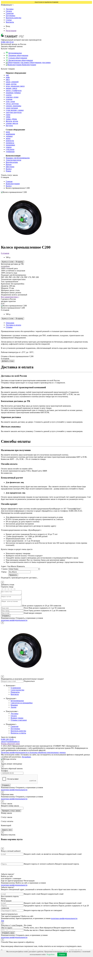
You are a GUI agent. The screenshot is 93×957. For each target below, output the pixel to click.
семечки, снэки (12, 97)
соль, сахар (10, 101)
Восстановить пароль (10, 896)
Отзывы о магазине (19, 720)
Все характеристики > (10, 297)
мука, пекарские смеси (15, 86)
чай (7, 75)
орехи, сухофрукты (14, 90)
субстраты (10, 149)
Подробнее (26, 757)
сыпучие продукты (14, 112)
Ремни (8, 171)
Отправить (6, 616)
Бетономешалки (17, 701)
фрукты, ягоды (12, 121)
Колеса (9, 169)
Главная (9, 181)
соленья (9, 99)
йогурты (9, 125)
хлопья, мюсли (12, 123)
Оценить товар (7, 587)
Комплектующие (13, 184)
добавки (9, 136)
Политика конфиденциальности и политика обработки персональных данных (33, 752)
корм (8, 132)
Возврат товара (17, 718)
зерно (8, 138)
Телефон (4, 771)
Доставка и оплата (13, 325)
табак (8, 117)
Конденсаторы (12, 162)
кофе (8, 77)
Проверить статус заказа (11, 811)
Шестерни (10, 167)
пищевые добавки (13, 93)
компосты (10, 141)
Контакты (10, 22)
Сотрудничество (17, 690)
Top (2, 921)
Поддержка (10, 15)
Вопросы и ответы (18, 733)
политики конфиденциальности (14, 620)
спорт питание (12, 108)
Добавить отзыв (8, 361)
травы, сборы (11, 119)
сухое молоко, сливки (15, 110)
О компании (16, 688)
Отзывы (9, 327)
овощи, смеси (11, 88)
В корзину (19, 262)
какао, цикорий (12, 82)
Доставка (9, 9)
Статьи (9, 20)
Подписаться (29, 681)
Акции (13, 707)
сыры (8, 114)
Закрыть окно (7, 830)
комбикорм (10, 134)
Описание (10, 323)
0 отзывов (5, 253)
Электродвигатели (13, 160)
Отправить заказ (8, 933)
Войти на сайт (7, 876)
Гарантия (9, 13)
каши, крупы (11, 84)
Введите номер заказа (10, 806)
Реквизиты (15, 692)
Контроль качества (13, 18)
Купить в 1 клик (7, 262)
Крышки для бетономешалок (18, 158)
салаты (9, 95)
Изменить (21, 566)
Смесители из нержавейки (22, 703)
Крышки (14, 705)
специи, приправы (13, 106)
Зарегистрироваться (9, 914)
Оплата (9, 11)
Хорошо (62, 954)
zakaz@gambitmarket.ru (10, 741)
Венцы (9, 164)
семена (9, 147)
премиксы (10, 143)
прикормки (10, 145)
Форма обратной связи (10, 744)
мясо (8, 79)
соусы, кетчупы (12, 104)
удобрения (10, 151)
